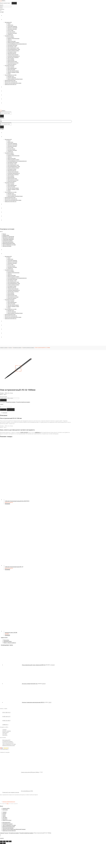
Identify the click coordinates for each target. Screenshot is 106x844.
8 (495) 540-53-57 (6, 716)
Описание (4, 412)
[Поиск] (2, 116)
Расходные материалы (7, 742)
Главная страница (4, 347)
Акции (4, 814)
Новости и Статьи (6, 820)
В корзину (3, 409)
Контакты (4, 735)
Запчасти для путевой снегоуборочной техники (13, 829)
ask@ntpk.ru (69, 345)
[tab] (37, 412)
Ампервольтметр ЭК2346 (11, 632)
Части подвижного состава (9, 744)
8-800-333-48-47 (24, 432)
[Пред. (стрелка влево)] (1, 843)
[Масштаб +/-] (10, 841)
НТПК (8, 803)
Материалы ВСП (6, 740)
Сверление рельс (7, 641)
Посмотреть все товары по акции (10, 792)
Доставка (4, 733)
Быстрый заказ (11, 409)
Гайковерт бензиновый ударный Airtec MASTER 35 (17, 501)
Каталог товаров (6, 731)
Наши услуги (5, 732)
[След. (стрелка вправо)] (4, 843)
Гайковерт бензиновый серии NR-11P (14, 566)
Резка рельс (6, 640)
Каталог (10, 347)
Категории (5, 809)
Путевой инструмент (17, 347)
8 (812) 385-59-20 (6, 712)
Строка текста (4, 398)
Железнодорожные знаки (8, 745)
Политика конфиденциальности (8, 801)
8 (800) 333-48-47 (61, 345)
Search (14, 3)
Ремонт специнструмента (9, 642)
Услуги (4, 816)
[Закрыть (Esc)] (1, 841)
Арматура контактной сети (9, 830)
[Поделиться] (4, 841)
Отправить (3, 400)
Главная (4, 729)
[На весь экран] (7, 841)
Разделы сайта (6, 808)
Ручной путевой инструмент (28, 347)
